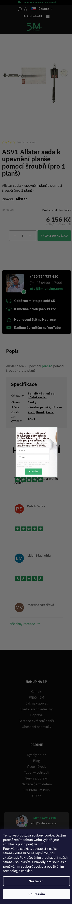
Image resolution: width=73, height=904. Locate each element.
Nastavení (36, 881)
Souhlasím (36, 894)
